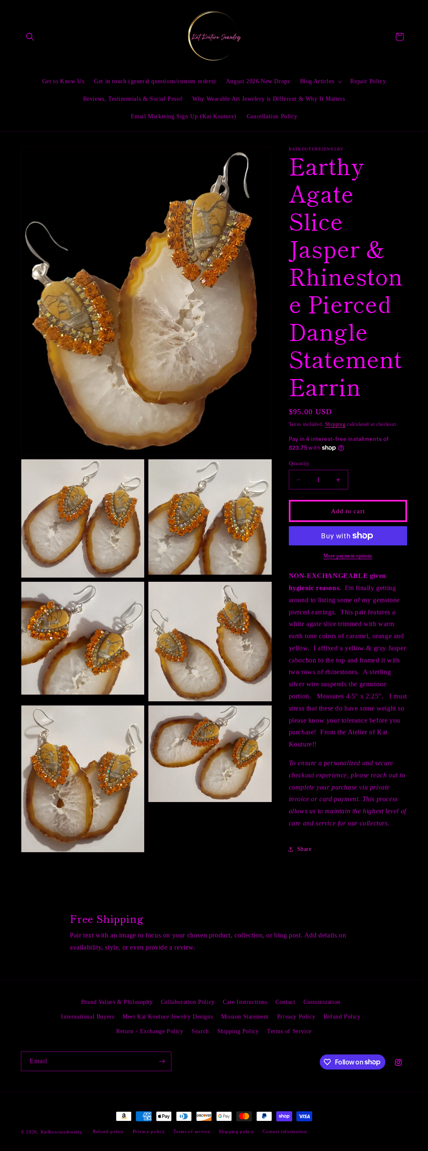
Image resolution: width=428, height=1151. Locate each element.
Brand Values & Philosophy (117, 1002)
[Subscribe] (162, 1061)
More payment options (348, 556)
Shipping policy (236, 1131)
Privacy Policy (296, 1016)
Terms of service (191, 1131)
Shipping (335, 424)
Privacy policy (149, 1131)
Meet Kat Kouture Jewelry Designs (167, 1016)
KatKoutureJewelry (62, 1131)
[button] (30, 37)
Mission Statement (245, 1016)
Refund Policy (342, 1016)
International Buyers (87, 1016)
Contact (285, 1002)
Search (200, 1031)
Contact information (284, 1131)
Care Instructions (245, 1002)
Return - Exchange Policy (149, 1031)
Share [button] (304, 849)
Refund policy (108, 1131)
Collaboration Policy (188, 1002)
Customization (322, 1002)
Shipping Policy (238, 1031)
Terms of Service (289, 1031)
